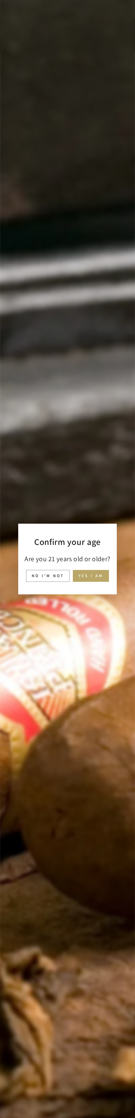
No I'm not (48, 575)
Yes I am (90, 575)
